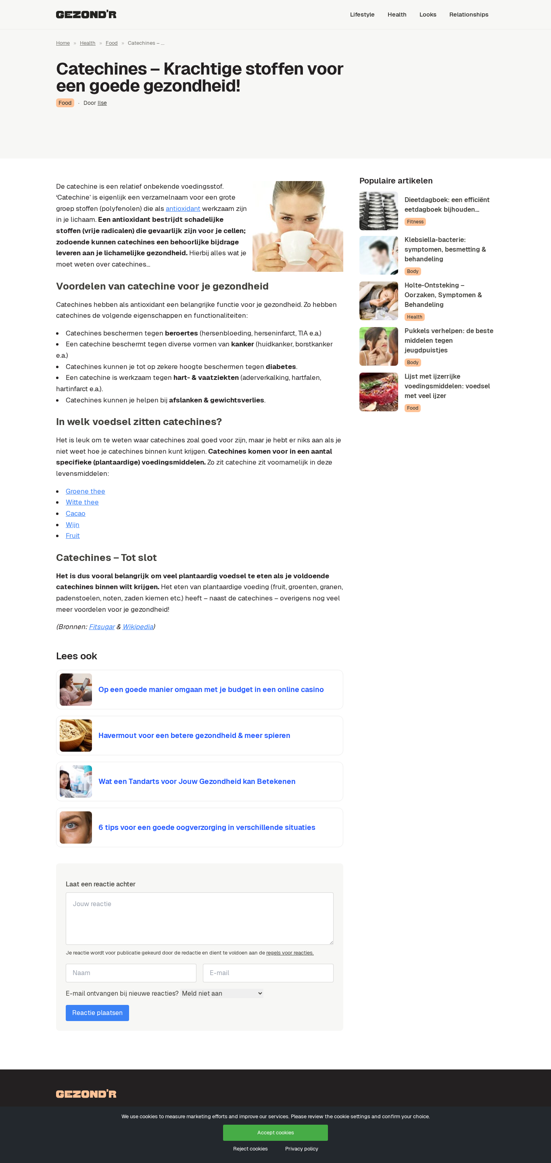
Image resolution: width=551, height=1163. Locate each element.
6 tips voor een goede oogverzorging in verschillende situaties (206, 827)
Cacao (76, 513)
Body (413, 271)
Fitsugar (102, 626)
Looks (428, 14)
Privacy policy (301, 1148)
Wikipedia (137, 626)
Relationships (468, 14)
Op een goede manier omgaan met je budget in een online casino (211, 689)
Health (397, 14)
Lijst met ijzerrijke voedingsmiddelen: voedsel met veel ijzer (447, 386)
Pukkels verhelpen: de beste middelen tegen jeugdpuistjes (449, 340)
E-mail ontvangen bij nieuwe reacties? (123, 993)
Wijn (72, 524)
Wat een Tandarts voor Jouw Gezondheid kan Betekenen (197, 781)
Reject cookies (250, 1148)
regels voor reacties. (290, 952)
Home (63, 43)
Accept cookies (275, 1132)
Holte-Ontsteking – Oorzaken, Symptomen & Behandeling (443, 295)
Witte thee (82, 502)
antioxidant (183, 208)
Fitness (415, 222)
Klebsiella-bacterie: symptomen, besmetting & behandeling (445, 249)
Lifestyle (362, 14)
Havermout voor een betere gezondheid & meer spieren (194, 735)
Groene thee (85, 491)
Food (112, 43)
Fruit (73, 535)
